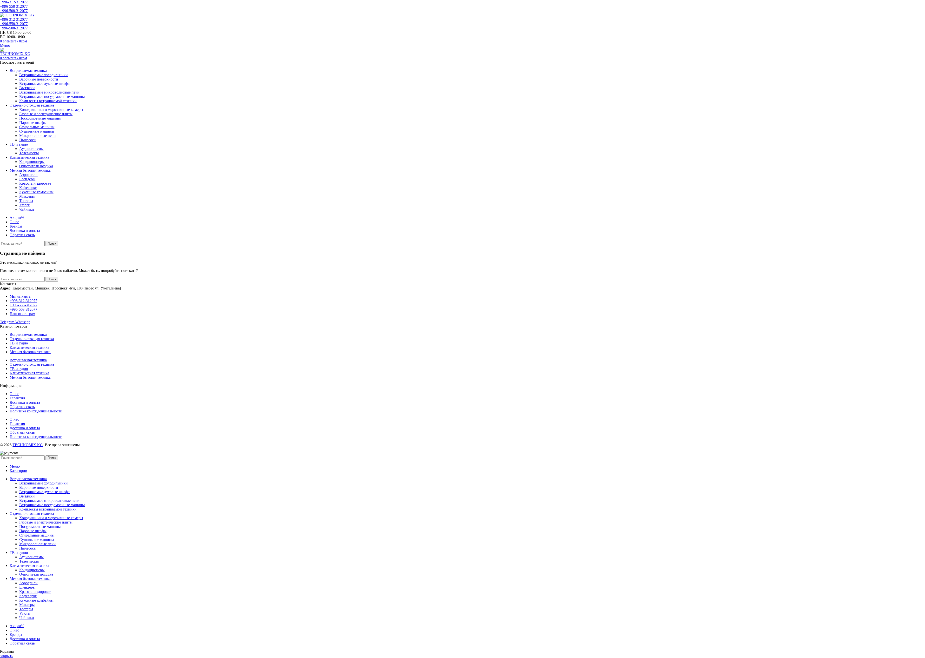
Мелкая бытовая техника (30, 352)
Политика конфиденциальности (36, 411)
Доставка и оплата (25, 402)
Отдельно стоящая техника (32, 339)
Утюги (24, 205)
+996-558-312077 (14, 6)
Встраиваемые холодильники (43, 75)
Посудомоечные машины (40, 118)
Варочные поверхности (38, 79)
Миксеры (27, 196)
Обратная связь (22, 407)
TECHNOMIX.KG (28, 445)
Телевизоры (29, 153)
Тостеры (26, 201)
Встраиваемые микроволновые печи (49, 92)
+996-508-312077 (14, 11)
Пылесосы (27, 140)
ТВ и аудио (19, 343)
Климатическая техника (29, 347)
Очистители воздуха (36, 166)
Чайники (26, 209)
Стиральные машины (36, 127)
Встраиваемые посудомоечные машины (52, 96)
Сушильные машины (36, 131)
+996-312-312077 (14, 2)
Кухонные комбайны (36, 192)
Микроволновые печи (37, 136)
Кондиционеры (32, 162)
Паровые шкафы (32, 123)
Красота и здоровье (35, 183)
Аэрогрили (28, 175)
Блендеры (27, 179)
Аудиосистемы (31, 149)
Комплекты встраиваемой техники (48, 101)
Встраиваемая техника (28, 334)
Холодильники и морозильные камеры (51, 109)
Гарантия (17, 398)
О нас (14, 394)
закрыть (6, 656)
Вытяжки (27, 88)
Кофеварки (28, 188)
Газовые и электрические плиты (46, 114)
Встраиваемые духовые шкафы (44, 83)
